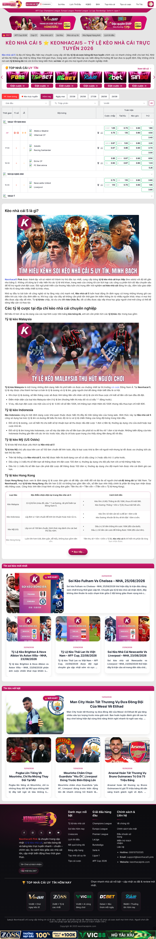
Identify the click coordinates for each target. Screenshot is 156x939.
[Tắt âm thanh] (151, 103)
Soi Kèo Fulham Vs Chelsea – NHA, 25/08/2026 (106, 581)
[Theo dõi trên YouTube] (58, 833)
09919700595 (136, 852)
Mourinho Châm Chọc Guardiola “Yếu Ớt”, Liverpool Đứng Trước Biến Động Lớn (78, 776)
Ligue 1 (117, 10)
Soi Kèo (61, 4)
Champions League (52, 10)
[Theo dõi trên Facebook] (24, 833)
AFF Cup (39, 10)
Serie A (110, 10)
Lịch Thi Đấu (75, 4)
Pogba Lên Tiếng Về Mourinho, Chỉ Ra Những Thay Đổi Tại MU (28, 776)
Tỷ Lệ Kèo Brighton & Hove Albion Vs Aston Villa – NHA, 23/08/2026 (28, 655)
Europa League (67, 10)
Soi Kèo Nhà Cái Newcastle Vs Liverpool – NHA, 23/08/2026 (127, 653)
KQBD (88, 4)
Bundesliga (101, 10)
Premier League (81, 10)
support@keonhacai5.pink (140, 857)
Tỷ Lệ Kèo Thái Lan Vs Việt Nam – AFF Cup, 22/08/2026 (78, 653)
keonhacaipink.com (140, 862)
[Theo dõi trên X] (41, 833)
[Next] (150, 646)
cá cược (115, 387)
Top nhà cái (110, 4)
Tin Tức (139, 4)
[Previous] (6, 646)
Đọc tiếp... (79, 551)
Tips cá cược (125, 4)
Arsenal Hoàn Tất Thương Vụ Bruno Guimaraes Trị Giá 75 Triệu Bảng (127, 776)
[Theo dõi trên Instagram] (33, 833)
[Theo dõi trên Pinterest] (50, 833)
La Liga (92, 10)
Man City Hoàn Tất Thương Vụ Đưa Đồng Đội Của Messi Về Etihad (106, 704)
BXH (98, 4)
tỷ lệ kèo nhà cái (34, 842)
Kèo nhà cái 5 (9, 54)
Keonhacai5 (11, 279)
